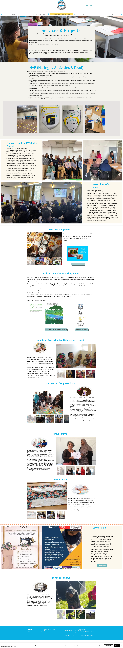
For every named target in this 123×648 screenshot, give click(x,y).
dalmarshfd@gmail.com (88, 631)
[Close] (121, 645)
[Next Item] (60, 244)
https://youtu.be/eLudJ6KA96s (38, 54)
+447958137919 (69, 635)
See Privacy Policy (12, 646)
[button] (37, 14)
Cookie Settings (108, 645)
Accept (116, 645)
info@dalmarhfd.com (87, 635)
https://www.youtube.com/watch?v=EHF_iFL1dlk (43, 44)
